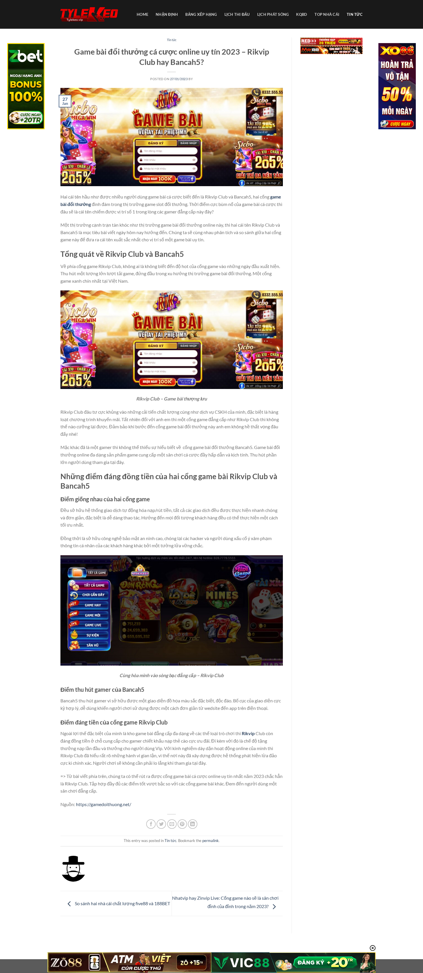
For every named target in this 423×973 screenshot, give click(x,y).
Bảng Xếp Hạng (201, 14)
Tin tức (355, 14)
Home (142, 14)
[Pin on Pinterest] (182, 824)
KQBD (301, 14)
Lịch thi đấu (237, 14)
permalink (210, 840)
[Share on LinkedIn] (192, 824)
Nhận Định (167, 14)
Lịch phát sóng (273, 14)
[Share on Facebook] (151, 824)
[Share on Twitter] (161, 824)
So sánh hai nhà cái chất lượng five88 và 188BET (122, 903)
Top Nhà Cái (327, 14)
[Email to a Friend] (172, 824)
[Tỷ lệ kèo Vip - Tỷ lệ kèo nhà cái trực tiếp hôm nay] (89, 14)
